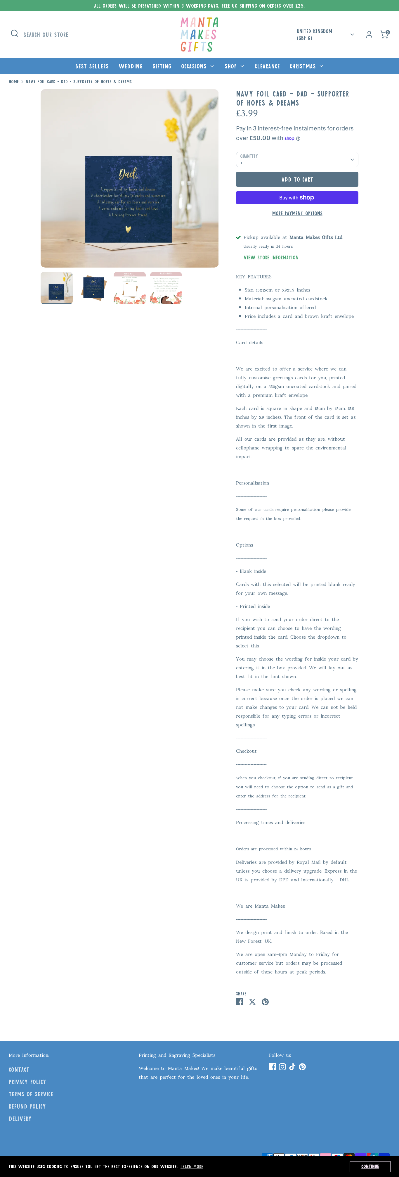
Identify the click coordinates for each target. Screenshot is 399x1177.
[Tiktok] (292, 1066)
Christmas (304, 66)
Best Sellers (92, 66)
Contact (19, 1069)
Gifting (161, 66)
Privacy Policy (27, 1081)
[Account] (369, 34)
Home (14, 81)
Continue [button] (370, 1166)
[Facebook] (272, 1066)
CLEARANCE (267, 66)
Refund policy (27, 1106)
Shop (232, 66)
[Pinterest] (302, 1066)
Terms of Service (31, 1093)
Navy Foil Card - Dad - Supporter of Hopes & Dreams (79, 81)
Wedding (131, 66)
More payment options (297, 213)
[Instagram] (282, 1066)
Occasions (195, 66)
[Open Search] (14, 33)
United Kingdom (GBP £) (314, 35)
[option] (130, 180)
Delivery (20, 1118)
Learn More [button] (192, 1166)
